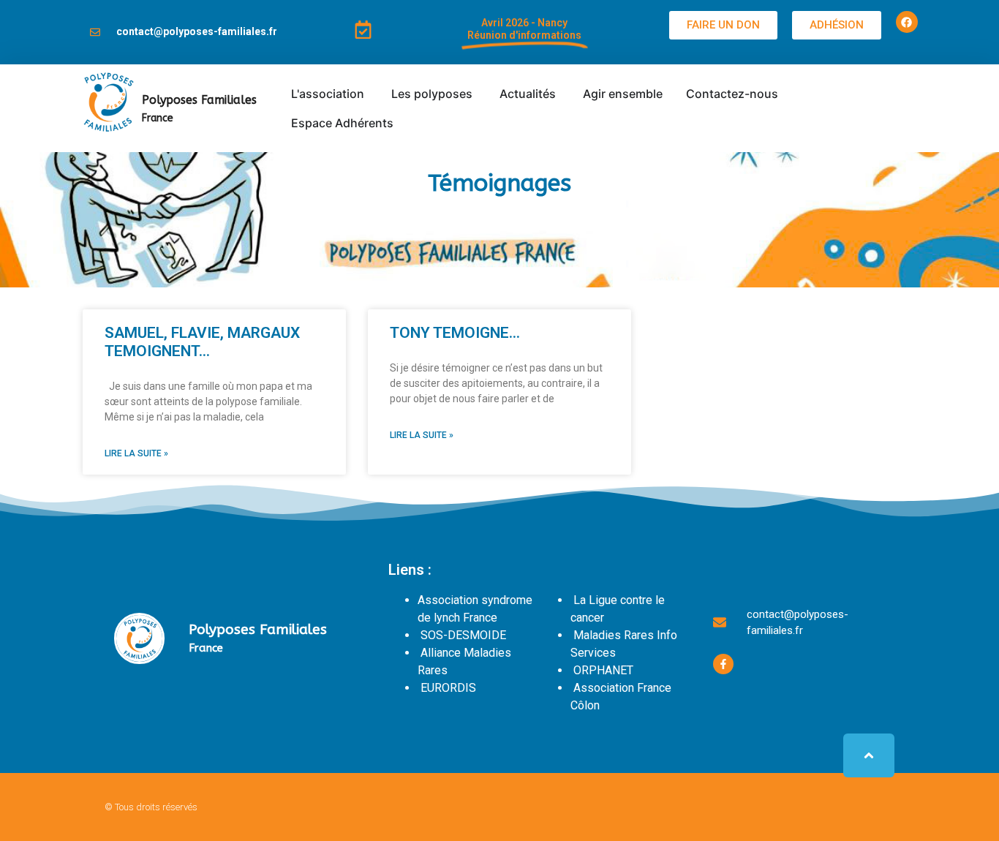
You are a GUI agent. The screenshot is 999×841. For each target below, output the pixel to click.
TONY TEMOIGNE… (455, 333)
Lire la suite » (136, 453)
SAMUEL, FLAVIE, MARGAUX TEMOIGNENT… (202, 342)
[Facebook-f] (723, 664)
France (157, 118)
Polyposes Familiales (199, 100)
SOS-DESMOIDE (463, 635)
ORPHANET (603, 670)
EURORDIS (448, 688)
